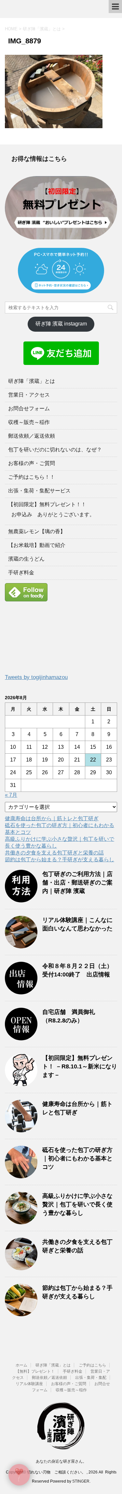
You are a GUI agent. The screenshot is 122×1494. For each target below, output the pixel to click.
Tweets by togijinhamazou (36, 677)
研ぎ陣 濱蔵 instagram (61, 323)
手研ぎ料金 (21, 572)
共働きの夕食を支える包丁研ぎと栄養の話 (54, 852)
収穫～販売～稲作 (29, 422)
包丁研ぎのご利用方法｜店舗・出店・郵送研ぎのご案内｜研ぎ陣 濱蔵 (77, 882)
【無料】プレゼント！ (35, 1371)
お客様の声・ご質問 (31, 463)
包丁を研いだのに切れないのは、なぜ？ (55, 449)
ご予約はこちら (92, 1365)
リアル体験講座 (29, 1383)
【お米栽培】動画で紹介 (36, 545)
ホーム (21, 1365)
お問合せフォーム (29, 408)
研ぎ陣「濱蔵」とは (31, 381)
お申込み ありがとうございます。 (53, 514)
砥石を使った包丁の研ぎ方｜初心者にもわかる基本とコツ (77, 1158)
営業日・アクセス (29, 395)
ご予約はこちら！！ (31, 477)
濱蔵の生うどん (26, 559)
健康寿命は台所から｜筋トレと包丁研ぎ (52, 818)
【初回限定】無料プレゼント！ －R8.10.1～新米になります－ (79, 1066)
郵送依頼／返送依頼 (31, 436)
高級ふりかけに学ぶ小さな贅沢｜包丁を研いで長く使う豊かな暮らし (77, 1204)
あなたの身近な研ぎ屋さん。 (61, 1461)
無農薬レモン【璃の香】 (36, 531)
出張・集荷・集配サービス (39, 490)
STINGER (80, 1481)
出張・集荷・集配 (90, 1377)
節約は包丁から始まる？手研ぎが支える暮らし (59, 859)
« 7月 (11, 795)
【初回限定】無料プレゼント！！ (47, 504)
